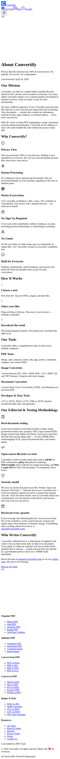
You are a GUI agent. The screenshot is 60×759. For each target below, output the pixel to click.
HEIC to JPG (13, 704)
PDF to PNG (13, 668)
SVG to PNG (13, 709)
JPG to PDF (12, 684)
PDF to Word (13, 663)
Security (28, 9)
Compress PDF (14, 643)
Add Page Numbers (16, 632)
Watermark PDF (14, 646)
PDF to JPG (12, 665)
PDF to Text (12, 671)
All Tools (9, 9)
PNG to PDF (13, 687)
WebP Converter (14, 706)
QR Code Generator (16, 714)
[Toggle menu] (4, 12)
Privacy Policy (13, 733)
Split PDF (11, 624)
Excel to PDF (13, 690)
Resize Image (13, 651)
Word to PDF (13, 682)
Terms (10, 736)
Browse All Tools (9, 566)
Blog (19, 9)
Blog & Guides (14, 728)
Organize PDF (13, 627)
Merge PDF (12, 622)
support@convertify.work (13, 529)
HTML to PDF (14, 692)
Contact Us (12, 739)
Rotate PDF (12, 629)
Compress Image (14, 649)
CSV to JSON (13, 712)
